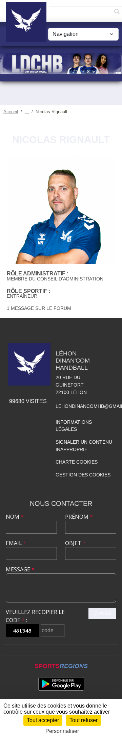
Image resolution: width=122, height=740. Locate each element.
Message (20, 569)
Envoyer (102, 613)
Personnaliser (62, 731)
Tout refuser (83, 720)
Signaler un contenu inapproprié (84, 445)
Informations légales (74, 425)
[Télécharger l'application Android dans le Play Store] (61, 684)
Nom (15, 516)
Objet (75, 543)
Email (16, 543)
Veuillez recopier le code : (35, 616)
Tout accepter (43, 720)
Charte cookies (77, 462)
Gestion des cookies (83, 474)
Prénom (79, 516)
